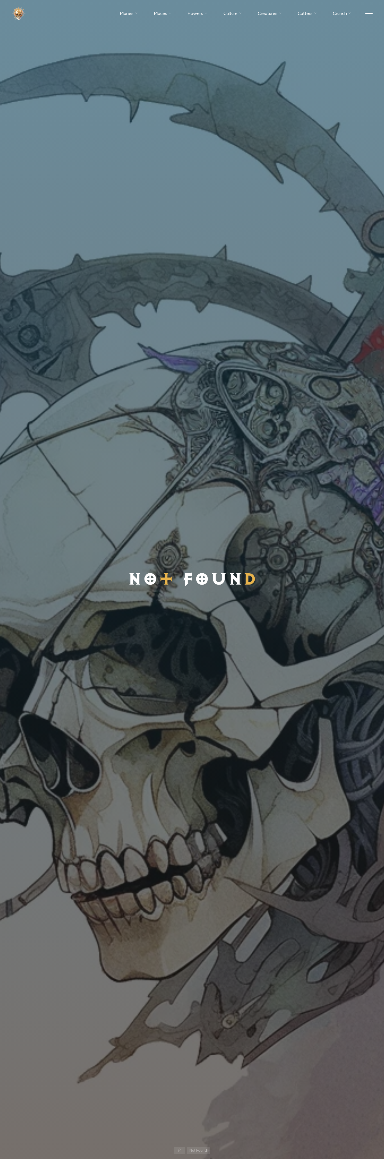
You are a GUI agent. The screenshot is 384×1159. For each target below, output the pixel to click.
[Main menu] (368, 13)
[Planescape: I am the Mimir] (18, 13)
